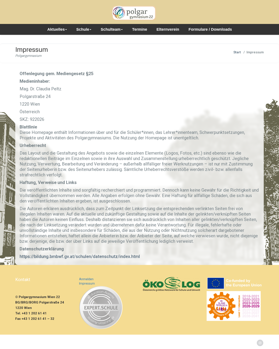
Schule (82, 29)
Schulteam (111, 29)
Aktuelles (56, 29)
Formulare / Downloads (210, 29)
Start (237, 52)
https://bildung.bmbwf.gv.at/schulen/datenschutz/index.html (80, 256)
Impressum (87, 283)
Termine (139, 29)
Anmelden (86, 279)
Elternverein (168, 29)
